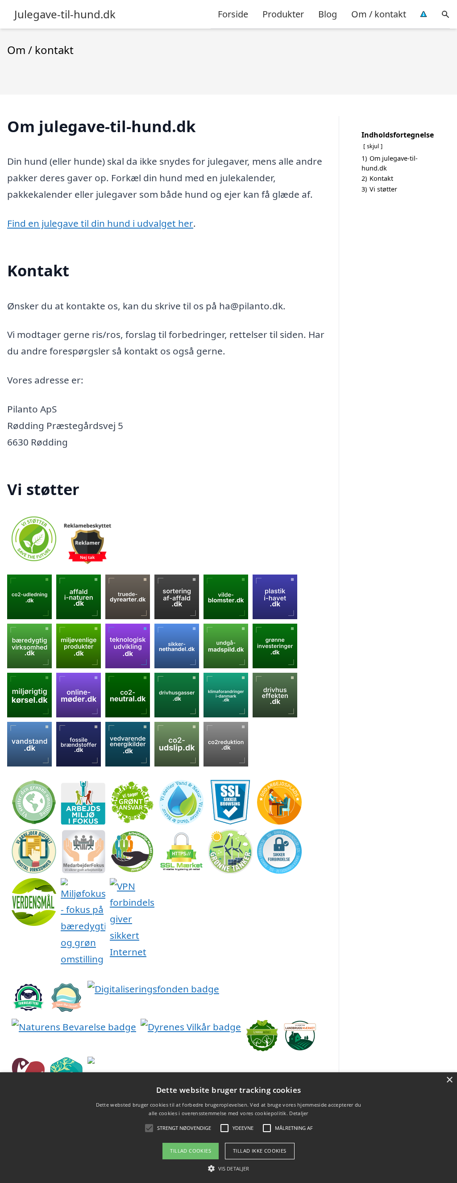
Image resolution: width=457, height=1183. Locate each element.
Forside (233, 14)
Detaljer (298, 1113)
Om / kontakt (378, 14)
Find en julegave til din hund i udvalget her (100, 223)
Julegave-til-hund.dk (65, 14)
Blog (327, 14)
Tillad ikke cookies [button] (260, 1150)
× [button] (449, 1080)
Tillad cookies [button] (190, 1150)
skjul (373, 146)
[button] (228, 1168)
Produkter (283, 14)
